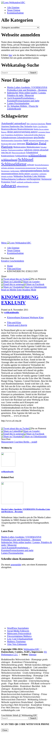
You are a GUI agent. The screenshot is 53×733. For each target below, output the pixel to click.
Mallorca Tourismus (16, 641)
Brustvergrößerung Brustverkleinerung (17, 129)
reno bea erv (6, 152)
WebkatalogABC (32, 649)
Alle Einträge (13, 7)
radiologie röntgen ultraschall (36, 150)
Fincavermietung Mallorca (19, 636)
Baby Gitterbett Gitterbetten (36, 124)
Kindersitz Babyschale (8, 144)
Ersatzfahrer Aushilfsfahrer (14, 135)
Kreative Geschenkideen (12, 261)
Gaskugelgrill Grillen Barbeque (34, 135)
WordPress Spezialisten (18, 628)
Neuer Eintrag (13, 10)
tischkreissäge (15, 171)
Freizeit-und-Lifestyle (17, 325)
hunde (25, 140)
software (30, 164)
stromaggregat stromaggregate (25, 168)
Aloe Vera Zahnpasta (17, 644)
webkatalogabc (11, 312)
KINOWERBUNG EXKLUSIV (19, 299)
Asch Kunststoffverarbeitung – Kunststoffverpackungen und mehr (23, 99)
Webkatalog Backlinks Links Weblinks (29, 176)
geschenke (39, 137)
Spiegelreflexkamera (42, 165)
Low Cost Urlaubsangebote (20, 639)
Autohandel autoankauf (13, 123)
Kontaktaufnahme (15, 13)
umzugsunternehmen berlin (34, 170)
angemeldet (16, 564)
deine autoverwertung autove (22, 131)
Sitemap (32, 654)
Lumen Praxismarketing (18, 103)
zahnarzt (8, 185)
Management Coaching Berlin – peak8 (19, 442)
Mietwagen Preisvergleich (19, 633)
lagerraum (21, 143)
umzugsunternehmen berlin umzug (15, 173)
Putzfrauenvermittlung (15, 150)
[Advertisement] (26, 215)
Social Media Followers (18, 631)
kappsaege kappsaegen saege (38, 140)
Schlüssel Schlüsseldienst (17, 161)
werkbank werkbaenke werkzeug (27, 182)
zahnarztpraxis (22, 186)
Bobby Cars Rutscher (40, 126)
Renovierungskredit (18, 152)
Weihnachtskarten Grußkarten (13, 179)
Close (4, 730)
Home (10, 266)
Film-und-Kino (14, 268)
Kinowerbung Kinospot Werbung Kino (25, 317)
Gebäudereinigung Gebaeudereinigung (17, 137)
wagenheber (34, 174)
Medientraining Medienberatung (26, 147)
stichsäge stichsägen (8, 168)
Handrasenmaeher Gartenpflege (12, 140)
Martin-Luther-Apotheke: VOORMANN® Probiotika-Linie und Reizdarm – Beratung (27, 88)
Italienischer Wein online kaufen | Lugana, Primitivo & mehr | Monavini (26, 94)
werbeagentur (33, 179)
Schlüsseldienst (21, 156)
